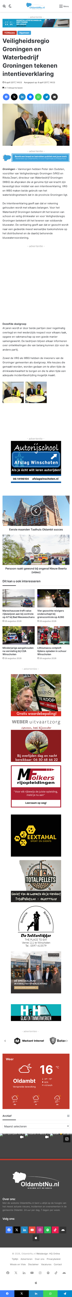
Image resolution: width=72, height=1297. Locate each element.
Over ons (39, 1259)
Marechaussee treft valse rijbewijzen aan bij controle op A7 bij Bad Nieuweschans (19, 613)
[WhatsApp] (38, 97)
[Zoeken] (4, 7)
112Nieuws (9, 32)
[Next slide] (66, 1041)
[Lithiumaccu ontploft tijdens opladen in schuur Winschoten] (53, 635)
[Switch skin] (10, 7)
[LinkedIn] (22, 97)
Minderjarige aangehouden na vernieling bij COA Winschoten (18, 651)
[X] (14, 97)
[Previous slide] (5, 1041)
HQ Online (54, 1253)
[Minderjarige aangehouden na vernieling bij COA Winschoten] (19, 635)
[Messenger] (30, 97)
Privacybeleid (53, 1259)
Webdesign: (42, 1253)
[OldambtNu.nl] (35, 6)
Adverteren (26, 1259)
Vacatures (46, 1264)
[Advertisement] (36, 284)
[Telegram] (46, 97)
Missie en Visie (18, 1264)
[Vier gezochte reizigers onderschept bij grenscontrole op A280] (53, 598)
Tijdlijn (15, 1259)
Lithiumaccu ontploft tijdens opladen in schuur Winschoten (51, 651)
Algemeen (24, 32)
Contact (58, 1264)
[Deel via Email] (54, 97)
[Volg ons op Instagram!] (67, 1138)
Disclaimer (33, 1264)
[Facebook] (6, 97)
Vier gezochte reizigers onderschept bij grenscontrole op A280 (50, 613)
